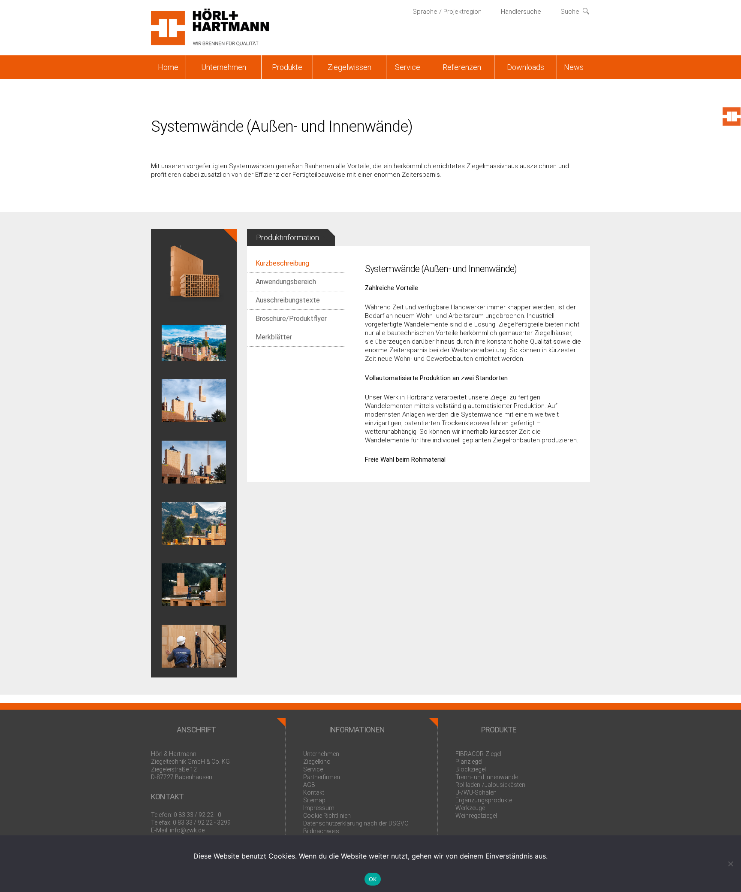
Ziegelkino (317, 761)
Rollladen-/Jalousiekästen (490, 784)
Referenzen (462, 67)
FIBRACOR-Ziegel (478, 753)
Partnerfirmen (321, 777)
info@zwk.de (187, 830)
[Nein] (730, 863)
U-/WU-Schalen (476, 792)
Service (407, 67)
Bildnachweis (321, 831)
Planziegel (468, 761)
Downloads (525, 67)
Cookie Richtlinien (327, 815)
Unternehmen (223, 67)
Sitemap (314, 800)
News (574, 67)
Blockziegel (470, 769)
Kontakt (313, 792)
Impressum (318, 807)
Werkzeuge (470, 807)
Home (168, 67)
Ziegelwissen (349, 67)
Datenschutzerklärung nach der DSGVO (356, 823)
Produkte (287, 67)
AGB (309, 784)
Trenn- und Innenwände (486, 777)
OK (373, 879)
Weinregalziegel (476, 815)
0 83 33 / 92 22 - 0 (197, 814)
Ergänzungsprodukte (483, 800)
